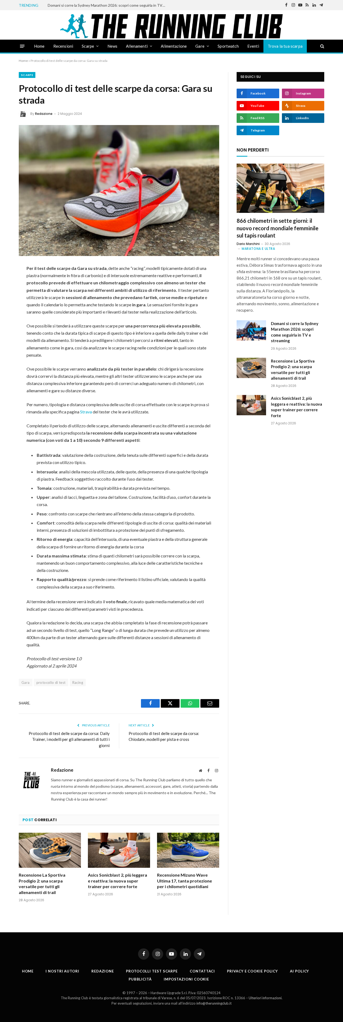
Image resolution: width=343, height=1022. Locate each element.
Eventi (253, 46)
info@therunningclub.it (214, 1003)
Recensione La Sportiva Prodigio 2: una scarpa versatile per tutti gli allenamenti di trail (42, 883)
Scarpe (88, 46)
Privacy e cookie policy (252, 971)
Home (39, 46)
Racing (77, 682)
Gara (25, 682)
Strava (86, 411)
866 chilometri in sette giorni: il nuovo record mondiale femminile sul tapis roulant (277, 227)
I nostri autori (62, 971)
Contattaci (202, 971)
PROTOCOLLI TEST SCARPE (152, 971)
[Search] (321, 46)
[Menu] (22, 46)
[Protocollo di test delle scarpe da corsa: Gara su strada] (119, 190)
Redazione (44, 113)
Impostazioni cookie (186, 979)
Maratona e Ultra (258, 248)
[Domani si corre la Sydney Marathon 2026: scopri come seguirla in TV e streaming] (251, 330)
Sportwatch (228, 46)
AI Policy (299, 971)
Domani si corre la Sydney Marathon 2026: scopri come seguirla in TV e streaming (108, 5)
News (112, 46)
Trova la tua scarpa (285, 46)
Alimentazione (174, 46)
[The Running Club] (171, 26)
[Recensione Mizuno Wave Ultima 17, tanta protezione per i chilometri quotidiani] (188, 850)
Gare (199, 46)
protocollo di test (51, 682)
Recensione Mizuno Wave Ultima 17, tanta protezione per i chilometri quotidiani (184, 880)
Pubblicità (140, 979)
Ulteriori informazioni (265, 998)
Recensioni (63, 46)
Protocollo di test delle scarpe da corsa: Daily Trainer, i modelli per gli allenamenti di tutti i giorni (69, 739)
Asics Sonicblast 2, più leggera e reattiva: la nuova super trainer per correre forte (117, 880)
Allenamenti (137, 46)
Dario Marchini (248, 244)
